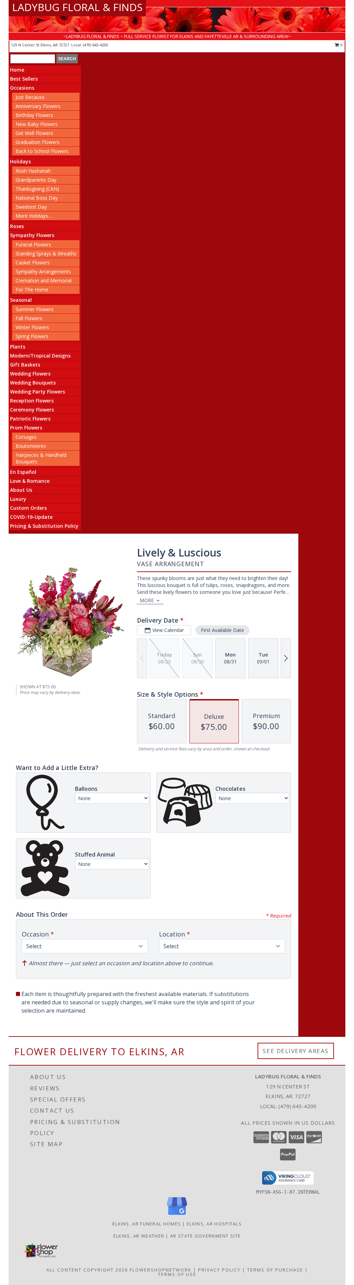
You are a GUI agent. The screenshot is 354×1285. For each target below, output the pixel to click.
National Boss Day (37, 197)
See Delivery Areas (296, 1051)
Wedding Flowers (30, 373)
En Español (23, 472)
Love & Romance (29, 481)
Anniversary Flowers (38, 106)
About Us (21, 490)
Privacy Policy (219, 1270)
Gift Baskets (25, 364)
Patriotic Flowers (30, 418)
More (147, 600)
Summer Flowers (35, 309)
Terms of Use (177, 1274)
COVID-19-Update (31, 517)
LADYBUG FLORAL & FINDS (77, 7)
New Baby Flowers (37, 124)
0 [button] (341, 44)
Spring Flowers (32, 336)
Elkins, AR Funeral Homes (146, 1224)
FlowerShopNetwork (161, 1270)
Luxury (18, 499)
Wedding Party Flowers (37, 391)
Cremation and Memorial (44, 280)
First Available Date (222, 630)
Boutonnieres (31, 446)
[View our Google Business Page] (177, 1215)
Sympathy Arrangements (43, 271)
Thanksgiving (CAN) (37, 188)
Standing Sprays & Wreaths (46, 253)
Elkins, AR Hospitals (214, 1224)
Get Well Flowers (34, 133)
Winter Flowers (32, 327)
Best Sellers (24, 78)
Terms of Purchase (275, 1270)
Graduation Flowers (37, 142)
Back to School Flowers (42, 151)
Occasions (22, 87)
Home (17, 69)
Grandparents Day (36, 180)
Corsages (26, 437)
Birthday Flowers (34, 115)
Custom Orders (28, 508)
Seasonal (21, 300)
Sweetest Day (31, 206)
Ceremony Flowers (32, 409)
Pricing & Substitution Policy (44, 526)
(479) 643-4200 (95, 44)
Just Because (30, 97)
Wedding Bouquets (33, 382)
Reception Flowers (32, 400)
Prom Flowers (26, 427)
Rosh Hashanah (33, 171)
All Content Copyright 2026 (87, 1270)
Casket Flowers (33, 262)
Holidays (20, 161)
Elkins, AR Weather (138, 1236)
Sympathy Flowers (32, 235)
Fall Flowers (29, 318)
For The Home (32, 289)
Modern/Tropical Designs (40, 355)
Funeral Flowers (33, 244)
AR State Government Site (205, 1236)
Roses (17, 226)
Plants (17, 346)
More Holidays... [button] (33, 215)
